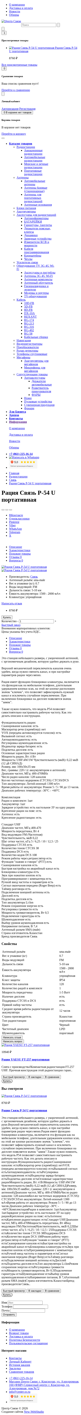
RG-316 (29, 326)
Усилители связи (27, 262)
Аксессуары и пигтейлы (39, 272)
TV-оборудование (35, 296)
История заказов (19, 1365)
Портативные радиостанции (33, 172)
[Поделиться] (10, 509)
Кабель (21, 299)
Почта (5, 1310)
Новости (14, 11)
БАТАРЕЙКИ (33, 221)
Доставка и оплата (21, 8)
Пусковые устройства (38, 401)
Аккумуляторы (26, 211)
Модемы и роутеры (36, 293)
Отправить (9, 1314)
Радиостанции (26, 147)
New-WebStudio (34, 1411)
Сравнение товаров (21, 1371)
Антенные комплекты (38, 279)
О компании (17, 4)
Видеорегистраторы (29, 343)
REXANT (30, 316)
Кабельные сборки (36, 337)
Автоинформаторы (36, 218)
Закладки (15, 1368)
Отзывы (15, 557)
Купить (7, 617)
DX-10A (29, 313)
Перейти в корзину (14, 133)
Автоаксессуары (34, 377)
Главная (14, 473)
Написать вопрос (12, 1041)
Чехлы (28, 259)
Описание (15, 546)
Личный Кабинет (20, 1361)
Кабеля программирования (36, 250)
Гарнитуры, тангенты (38, 225)
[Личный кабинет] (3, 94)
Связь (12, 480)
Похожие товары (20, 553)
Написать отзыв (12, 603)
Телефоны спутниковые (32, 354)
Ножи (28, 398)
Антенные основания (38, 204)
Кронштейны (32, 255)
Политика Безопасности (24, 1339)
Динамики (31, 235)
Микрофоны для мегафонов (34, 369)
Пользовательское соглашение (28, 1343)
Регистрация (27, 108)
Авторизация (10, 108)
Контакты (15, 1358)
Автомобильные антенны (34, 182)
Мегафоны (23, 357)
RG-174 (29, 320)
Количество (9, 621)
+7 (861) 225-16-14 (21, 1378)
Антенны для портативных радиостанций (33, 198)
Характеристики (19, 550)
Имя (4, 1302)
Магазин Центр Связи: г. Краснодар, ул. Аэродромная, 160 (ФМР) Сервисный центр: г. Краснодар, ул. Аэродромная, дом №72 (44, 1385)
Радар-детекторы (27, 350)
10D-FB (29, 303)
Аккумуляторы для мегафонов (36, 362)
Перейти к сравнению (16, 90)
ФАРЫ (36, 394)
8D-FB (28, 309)
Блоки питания (26, 208)
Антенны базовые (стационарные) (35, 189)
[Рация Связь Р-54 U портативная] (24, 566)
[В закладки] (3, 509)
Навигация (24, 340)
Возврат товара (19, 1333)
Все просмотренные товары (19, 64)
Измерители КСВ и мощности (36, 243)
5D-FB (28, 306)
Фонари (29, 408)
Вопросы (16, 560)
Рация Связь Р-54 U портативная (30, 483)
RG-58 (28, 333)
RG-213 (29, 323)
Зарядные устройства (37, 238)
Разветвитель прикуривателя (41, 389)
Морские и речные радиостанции (36, 165)
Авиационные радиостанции (33, 152)
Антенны (23, 177)
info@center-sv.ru (19, 1391)
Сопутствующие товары (32, 374)
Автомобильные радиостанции (34, 159)
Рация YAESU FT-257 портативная (26, 1059)
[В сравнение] (6, 509)
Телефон (7, 1306)
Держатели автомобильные (42, 383)
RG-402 (29, 330)
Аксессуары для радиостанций (36, 214)
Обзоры (14, 14)
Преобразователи (28, 347)
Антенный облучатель (38, 282)
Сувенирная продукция (39, 404)
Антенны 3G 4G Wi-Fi (38, 276)
